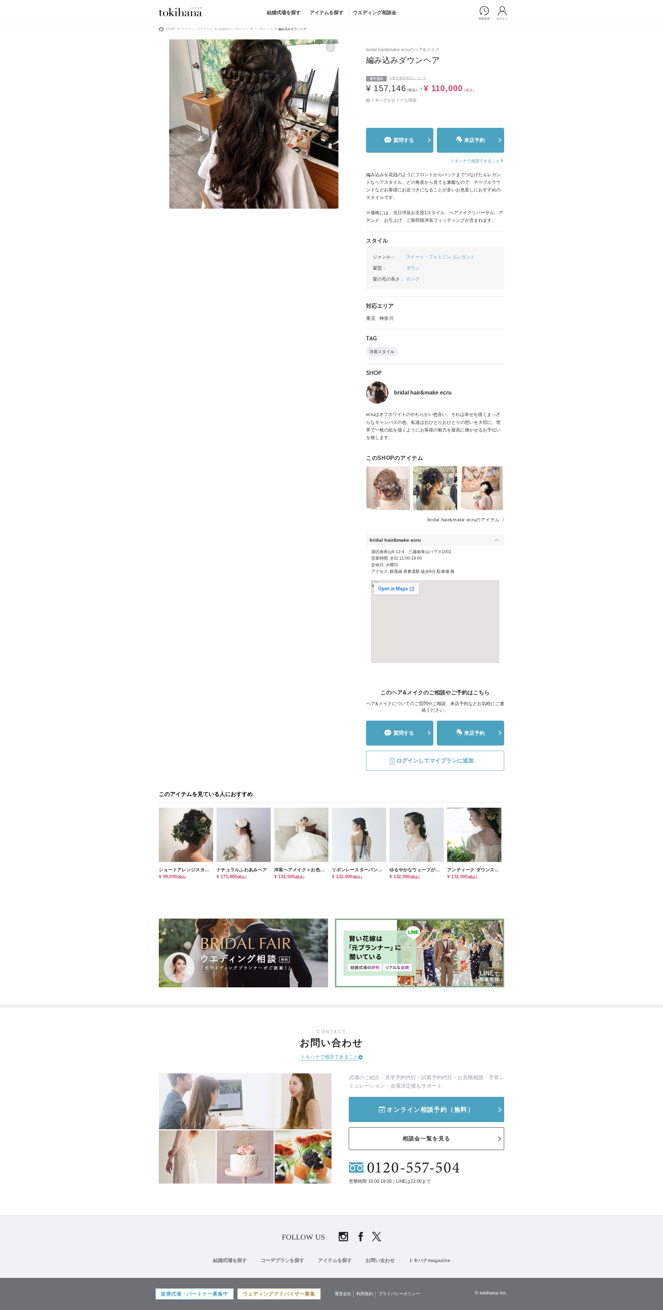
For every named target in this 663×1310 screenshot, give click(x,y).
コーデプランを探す (282, 1260)
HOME (170, 29)
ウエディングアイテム (197, 29)
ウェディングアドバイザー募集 (279, 1294)
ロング (413, 279)
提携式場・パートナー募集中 (194, 1294)
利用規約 (364, 1293)
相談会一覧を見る (426, 1138)
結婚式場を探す (284, 12)
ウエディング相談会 (374, 12)
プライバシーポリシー (399, 1293)
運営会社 (343, 1293)
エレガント (463, 256)
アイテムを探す (327, 12)
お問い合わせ (380, 1260)
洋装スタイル (381, 351)
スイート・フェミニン (428, 256)
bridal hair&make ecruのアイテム (463, 519)
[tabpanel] (253, 124)
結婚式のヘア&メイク (234, 29)
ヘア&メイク (263, 29)
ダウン (413, 267)
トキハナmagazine (429, 1260)
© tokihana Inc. (491, 1292)
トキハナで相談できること (329, 1057)
